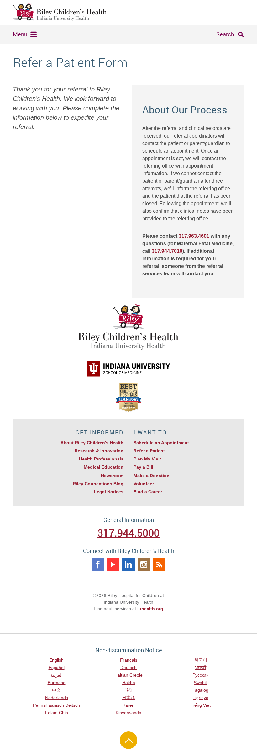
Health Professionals (101, 458)
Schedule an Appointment (161, 442)
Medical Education (103, 467)
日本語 (128, 697)
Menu (20, 34)
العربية (56, 675)
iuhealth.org (150, 608)
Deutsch (128, 667)
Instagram (144, 564)
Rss (159, 564)
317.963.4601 (194, 236)
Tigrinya (200, 697)
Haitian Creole (128, 675)
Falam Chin (56, 712)
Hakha (128, 682)
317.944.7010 (167, 251)
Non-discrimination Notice (128, 650)
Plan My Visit (147, 458)
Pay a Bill (143, 467)
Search (225, 34)
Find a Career (148, 491)
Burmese (57, 682)
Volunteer (144, 483)
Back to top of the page (128, 740)
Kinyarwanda (128, 712)
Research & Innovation (99, 450)
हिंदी (128, 690)
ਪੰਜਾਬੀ (200, 667)
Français (128, 660)
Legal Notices (108, 491)
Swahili (200, 682)
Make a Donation (152, 475)
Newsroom (112, 475)
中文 (56, 690)
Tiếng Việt (201, 705)
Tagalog (200, 690)
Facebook (98, 564)
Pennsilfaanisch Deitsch (56, 705)
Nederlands (56, 697)
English (56, 660)
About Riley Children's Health (91, 442)
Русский (200, 675)
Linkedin (128, 564)
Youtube (113, 564)
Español (57, 667)
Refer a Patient (149, 450)
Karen (128, 705)
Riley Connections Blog (98, 483)
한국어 (200, 660)
